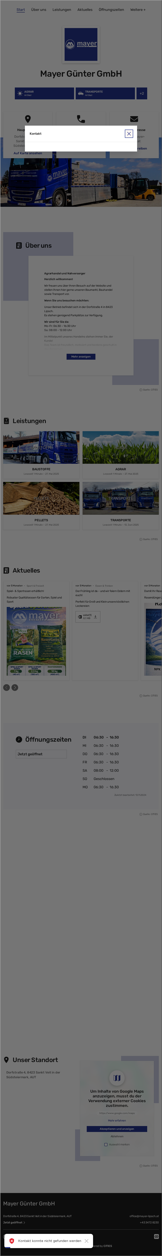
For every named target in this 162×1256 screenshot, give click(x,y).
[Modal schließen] (81, 628)
